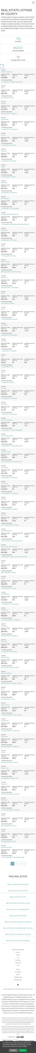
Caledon (4, 341)
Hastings (4, 800)
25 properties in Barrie (8, 177)
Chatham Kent (6, 452)
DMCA (18, 974)
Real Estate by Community (18, 909)
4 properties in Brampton (9, 240)
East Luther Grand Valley (9, 546)
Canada (3, 388)
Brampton (4, 230)
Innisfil (3, 831)
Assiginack (4, 119)
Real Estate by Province (18, 884)
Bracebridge (5, 198)
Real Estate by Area (18, 916)
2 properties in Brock (8, 303)
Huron (3, 815)
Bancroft (4, 151)
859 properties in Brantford (9, 287)
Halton (3, 752)
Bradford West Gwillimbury (10, 214)
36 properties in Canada (9, 398)
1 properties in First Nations (10, 604)
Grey (2, 689)
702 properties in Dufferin (9, 509)
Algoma (3, 103)
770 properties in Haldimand (10, 731)
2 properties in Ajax (7, 98)
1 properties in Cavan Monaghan (12, 430)
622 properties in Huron (9, 826)
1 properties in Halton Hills (9, 778)
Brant (3, 246)
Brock (3, 293)
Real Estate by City (18, 897)
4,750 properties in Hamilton (10, 794)
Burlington (4, 325)
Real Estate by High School (18, 941)
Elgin (3, 562)
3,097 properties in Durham (10, 525)
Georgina (4, 626)
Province (18, 952)
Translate (31, 1041)
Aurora (3, 135)
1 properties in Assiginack (9, 129)
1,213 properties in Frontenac (10, 620)
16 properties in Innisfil (8, 841)
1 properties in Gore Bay (9, 651)
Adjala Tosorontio (7, 72)
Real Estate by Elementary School (18, 928)
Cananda (4, 404)
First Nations (5, 594)
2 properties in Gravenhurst (10, 667)
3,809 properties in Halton (9, 762)
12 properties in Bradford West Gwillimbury (15, 224)
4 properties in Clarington (9, 477)
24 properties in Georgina (9, 636)
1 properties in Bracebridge (10, 208)
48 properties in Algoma (9, 113)
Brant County (5, 262)
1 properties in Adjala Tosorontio (11, 82)
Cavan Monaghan (7, 420)
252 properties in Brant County (11, 272)
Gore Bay (4, 641)
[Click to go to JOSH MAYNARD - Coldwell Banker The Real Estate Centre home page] (6, 2)
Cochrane (4, 483)
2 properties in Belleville (9, 192)
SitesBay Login (18, 980)
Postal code (18, 960)
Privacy (18, 969)
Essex (3, 578)
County (18, 955)
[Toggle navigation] (33, 2)
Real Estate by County (18, 891)
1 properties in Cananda (9, 414)
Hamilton (4, 784)
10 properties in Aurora (8, 145)
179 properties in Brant (8, 256)
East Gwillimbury (6, 531)
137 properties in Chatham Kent (11, 461)
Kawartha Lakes (6, 847)
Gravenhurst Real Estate (18, 949)
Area (18, 965)
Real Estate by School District (18, 922)
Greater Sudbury (6, 673)
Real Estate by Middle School (18, 934)
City (18, 957)
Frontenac (4, 610)
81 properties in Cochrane (9, 493)
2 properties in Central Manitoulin (12, 446)
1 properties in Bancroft (8, 161)
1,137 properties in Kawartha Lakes (12, 857)
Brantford (4, 277)
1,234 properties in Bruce (9, 319)
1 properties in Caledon (8, 351)
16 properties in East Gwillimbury (12, 541)
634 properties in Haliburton (10, 746)
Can (2, 356)
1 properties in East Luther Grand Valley (14, 557)
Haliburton (4, 736)
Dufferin (3, 499)
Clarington (4, 467)
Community (18, 962)
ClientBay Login (18, 977)
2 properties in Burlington (9, 335)
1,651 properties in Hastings (10, 810)
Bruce (3, 309)
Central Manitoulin (7, 436)
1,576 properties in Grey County (11, 715)
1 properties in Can (7, 367)
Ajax (2, 87)
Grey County (5, 705)
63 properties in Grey (8, 699)
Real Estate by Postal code (18, 903)
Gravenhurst (5, 657)
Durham (3, 515)
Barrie (3, 167)
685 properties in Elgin (8, 572)
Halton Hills (5, 768)
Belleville (4, 182)
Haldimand (4, 721)
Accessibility (18, 972)
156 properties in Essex (9, 588)
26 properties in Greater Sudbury (11, 683)
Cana (3, 372)
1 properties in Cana (7, 382)
